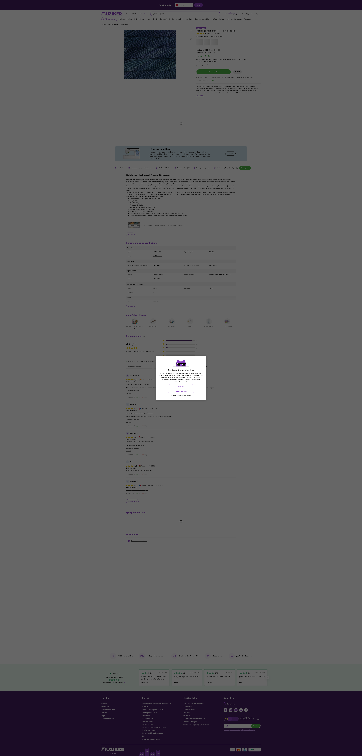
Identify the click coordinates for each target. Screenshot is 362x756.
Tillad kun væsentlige (181, 391)
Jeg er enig (181, 386)
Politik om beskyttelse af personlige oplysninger (187, 380)
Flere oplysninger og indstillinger (181, 396)
